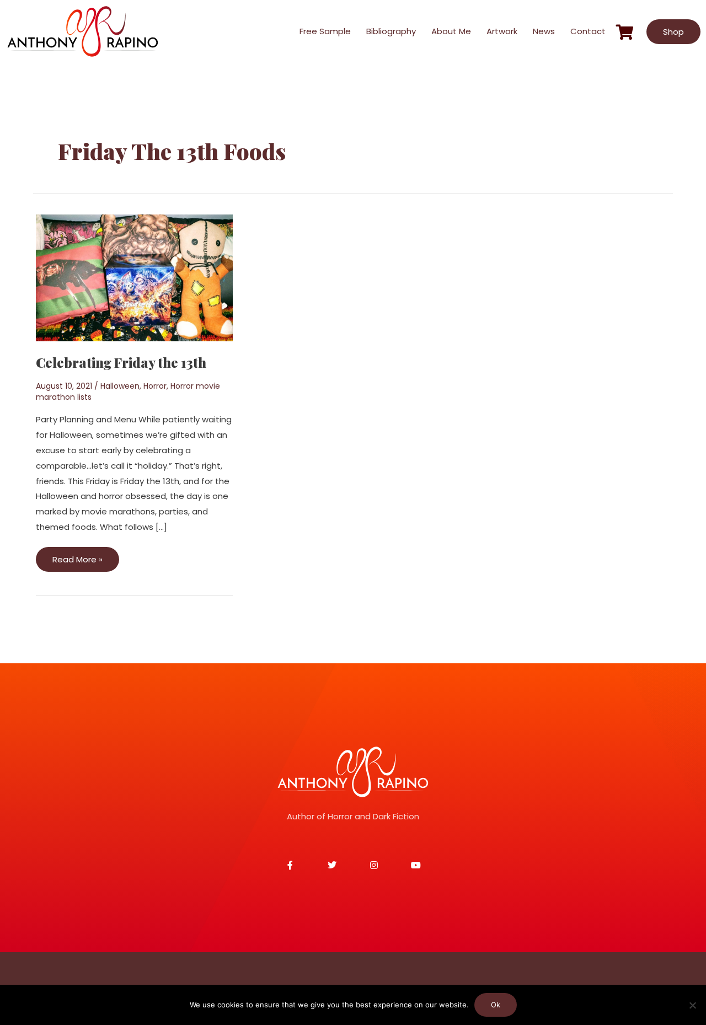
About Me (451, 31)
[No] (692, 1005)
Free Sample (325, 31)
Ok (495, 1004)
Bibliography (391, 31)
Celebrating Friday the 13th (121, 362)
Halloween (120, 385)
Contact (588, 31)
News (544, 31)
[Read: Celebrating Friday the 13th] (134, 277)
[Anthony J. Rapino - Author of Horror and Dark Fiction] (353, 772)
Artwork (501, 31)
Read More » (77, 556)
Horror (155, 385)
